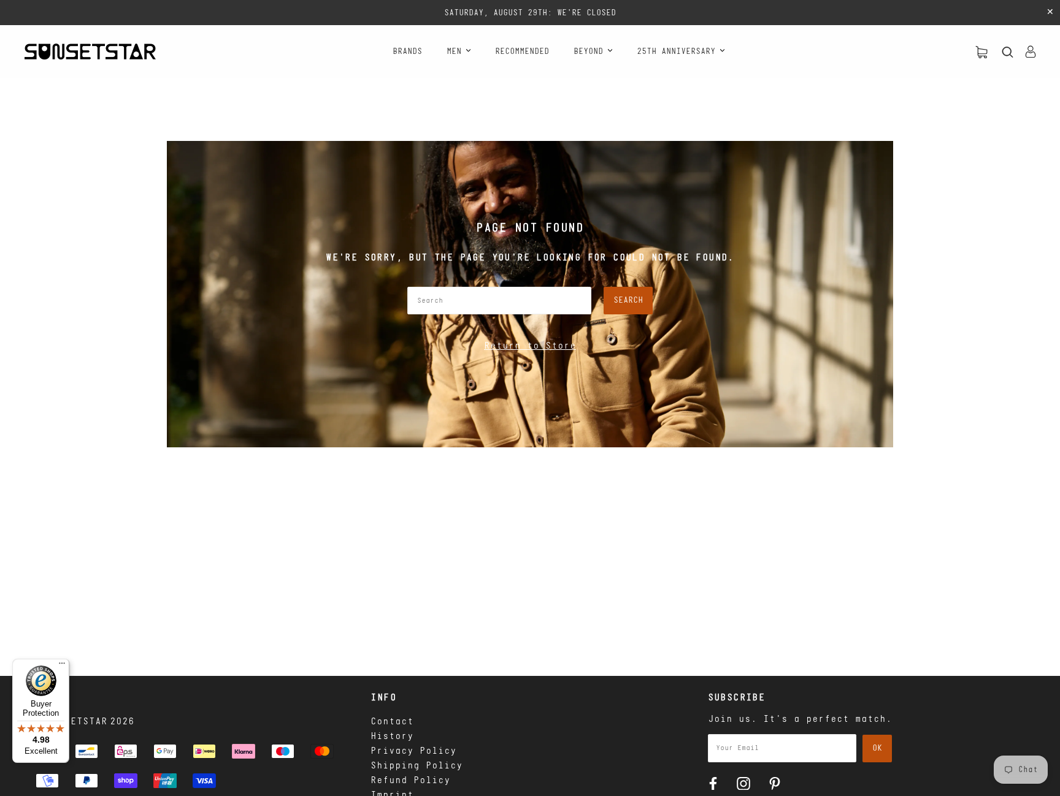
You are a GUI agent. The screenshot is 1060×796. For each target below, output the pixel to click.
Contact (392, 722)
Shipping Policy (417, 766)
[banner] (90, 51)
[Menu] (62, 666)
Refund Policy (410, 781)
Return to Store (530, 346)
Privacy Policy (413, 751)
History (392, 736)
